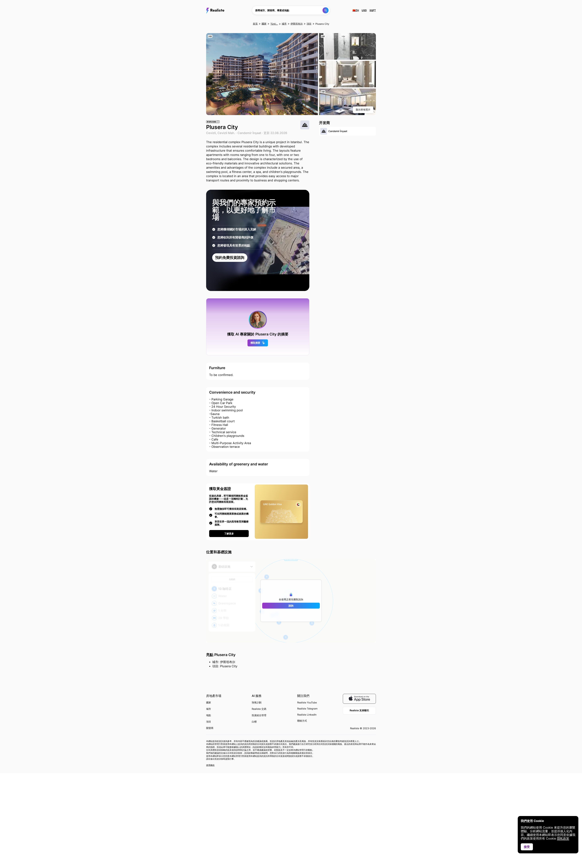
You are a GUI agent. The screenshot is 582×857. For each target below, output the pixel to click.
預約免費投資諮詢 (229, 257)
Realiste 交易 (259, 708)
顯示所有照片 (363, 109)
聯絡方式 (302, 720)
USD (364, 10)
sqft (373, 10)
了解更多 (229, 533)
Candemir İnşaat (249, 133)
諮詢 (291, 605)
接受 (527, 847)
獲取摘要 (255, 342)
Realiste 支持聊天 (359, 710)
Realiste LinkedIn (306, 714)
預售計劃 (256, 702)
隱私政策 (563, 838)
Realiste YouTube (307, 702)
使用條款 (210, 765)
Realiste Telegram (307, 708)
